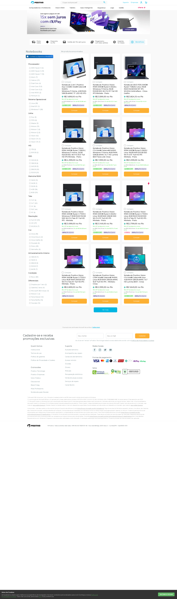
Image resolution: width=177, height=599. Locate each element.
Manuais (68, 371)
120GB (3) (34, 160)
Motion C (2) (35, 294)
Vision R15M (60, 8)
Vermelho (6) (35, 249)
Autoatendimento (71, 350)
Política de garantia (38, 357)
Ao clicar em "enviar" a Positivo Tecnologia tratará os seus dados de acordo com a (114, 340)
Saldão (121, 8)
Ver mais (105, 310)
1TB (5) (33, 149)
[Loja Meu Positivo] (37, 2)
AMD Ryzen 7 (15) (37, 74)
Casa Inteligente (86, 8)
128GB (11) (35, 257)
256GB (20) (35, 169)
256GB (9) (34, 263)
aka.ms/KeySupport (39, 405)
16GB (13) (34, 180)
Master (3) (35, 123)
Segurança (101, 8)
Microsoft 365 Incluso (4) (40, 291)
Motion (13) (35, 126)
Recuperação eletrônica (73, 374)
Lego (112, 8)
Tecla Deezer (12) (37, 297)
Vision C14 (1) (35, 139)
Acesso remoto (70, 360)
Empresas (134, 2)
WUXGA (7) (35, 226)
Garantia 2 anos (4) (38, 288)
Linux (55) (34, 103)
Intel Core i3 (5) (36, 86)
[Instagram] (100, 350)
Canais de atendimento (73, 357)
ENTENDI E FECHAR (166, 594)
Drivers (67, 367)
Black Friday (35, 385)
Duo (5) (33, 117)
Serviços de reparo (72, 381)
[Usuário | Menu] (141, 2)
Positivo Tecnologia (38, 371)
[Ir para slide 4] (91, 31)
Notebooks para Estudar (40, 392)
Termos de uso (36, 353)
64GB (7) (34, 269)
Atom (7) (34, 77)
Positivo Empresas (37, 374)
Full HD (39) (35, 220)
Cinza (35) (34, 234)
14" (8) (33, 206)
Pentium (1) (35, 96)
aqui (40, 596)
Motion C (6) (35, 129)
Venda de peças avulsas (73, 378)
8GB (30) (34, 192)
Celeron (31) (35, 80)
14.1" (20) (34, 203)
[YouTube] (110, 350)
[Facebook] (95, 350)
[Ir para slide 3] (89, 31)
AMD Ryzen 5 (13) (37, 71)
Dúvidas (68, 364)
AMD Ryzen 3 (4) (37, 68)
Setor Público (36, 378)
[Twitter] (105, 350)
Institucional (35, 350)
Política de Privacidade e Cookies (142, 340)
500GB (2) (34, 152)
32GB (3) (34, 186)
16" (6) (33, 212)
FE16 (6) (34, 120)
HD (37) (34, 223)
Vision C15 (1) (35, 142)
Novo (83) (34, 277)
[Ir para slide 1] (85, 31)
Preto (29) (35, 246)
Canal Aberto (69, 385)
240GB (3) (34, 166)
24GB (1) (34, 183)
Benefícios (139, 42)
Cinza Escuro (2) (37, 237)
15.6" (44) (34, 209)
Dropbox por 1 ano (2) (39, 284)
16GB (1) (34, 260)
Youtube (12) (35, 303)
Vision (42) (35, 136)
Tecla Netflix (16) (37, 300)
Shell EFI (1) (35, 106)
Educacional (35, 382)
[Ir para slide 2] (87, 31)
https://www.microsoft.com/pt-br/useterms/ (90, 408)
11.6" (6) (33, 200)
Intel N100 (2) (36, 93)
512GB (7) (34, 266)
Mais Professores (37, 389)
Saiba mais (96, 327)
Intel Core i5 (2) (36, 90)
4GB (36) (34, 189)
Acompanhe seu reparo (73, 353)
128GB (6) (34, 163)
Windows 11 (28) (37, 109)
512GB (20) (35, 172)
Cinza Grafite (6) (37, 240)
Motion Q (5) (35, 132)
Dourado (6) (35, 243)
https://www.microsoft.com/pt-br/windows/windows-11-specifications (110, 416)
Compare (67, 82)
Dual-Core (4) (36, 83)
